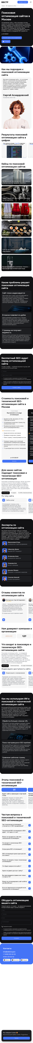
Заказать (14, 461)
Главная (3, 5)
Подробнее (24, 1034)
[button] (30, 2)
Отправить (16, 938)
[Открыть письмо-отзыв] (3, 619)
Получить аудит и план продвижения (11, 37)
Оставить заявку (16, 387)
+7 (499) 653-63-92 (9, 954)
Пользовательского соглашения (23, 379)
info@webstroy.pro (9, 951)
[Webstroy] (5, 2)
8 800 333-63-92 (8, 957)
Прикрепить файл (7, 926)
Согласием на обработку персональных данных (17, 383)
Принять (16, 1038)
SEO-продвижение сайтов (11, 5)
